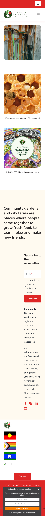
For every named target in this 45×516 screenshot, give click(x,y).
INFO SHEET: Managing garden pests (22, 172)
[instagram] (30, 403)
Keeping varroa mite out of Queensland (22, 118)
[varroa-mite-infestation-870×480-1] (22, 75)
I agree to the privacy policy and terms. (33, 286)
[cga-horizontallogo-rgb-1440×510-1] (16, 11)
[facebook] (25, 403)
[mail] (25, 408)
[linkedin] (36, 403)
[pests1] (22, 129)
